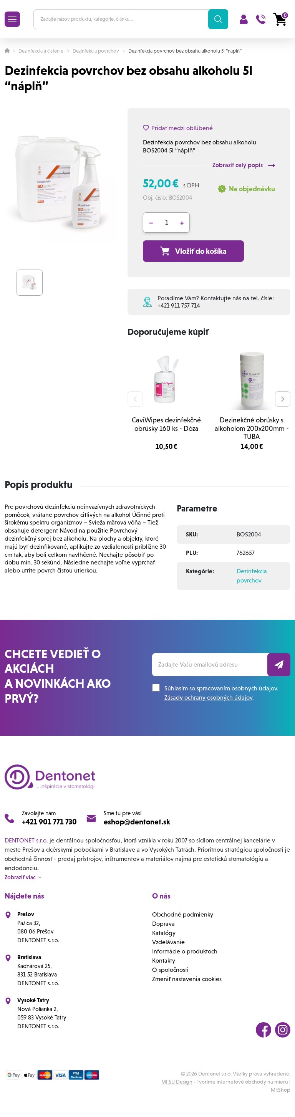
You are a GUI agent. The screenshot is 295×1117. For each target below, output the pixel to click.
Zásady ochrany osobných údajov (208, 697)
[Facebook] (263, 1030)
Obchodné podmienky (182, 914)
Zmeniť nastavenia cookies (187, 979)
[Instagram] (282, 1030)
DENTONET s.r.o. (26, 840)
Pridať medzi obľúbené (182, 128)
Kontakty (163, 960)
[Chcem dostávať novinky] (278, 664)
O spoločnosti (170, 969)
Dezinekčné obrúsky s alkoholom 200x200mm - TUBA (252, 428)
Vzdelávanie (168, 942)
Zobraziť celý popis (238, 165)
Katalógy (164, 933)
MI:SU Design (176, 1082)
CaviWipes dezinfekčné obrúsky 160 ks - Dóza (166, 424)
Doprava (163, 923)
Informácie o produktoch (184, 951)
